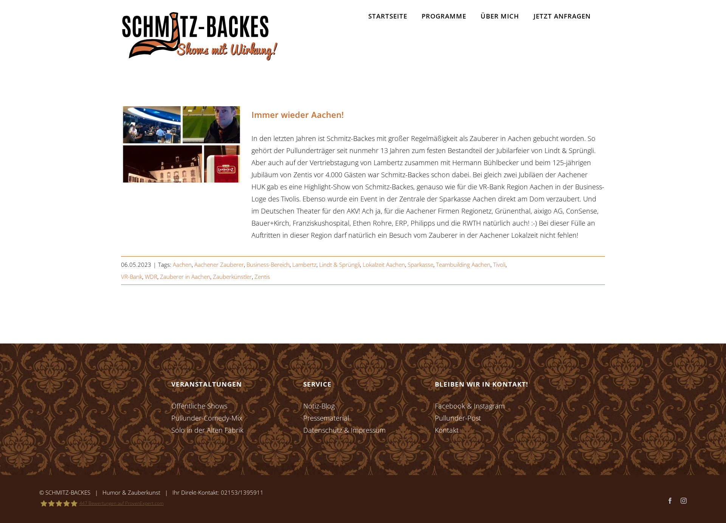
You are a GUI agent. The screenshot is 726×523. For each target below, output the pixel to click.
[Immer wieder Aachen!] (181, 144)
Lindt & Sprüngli (339, 264)
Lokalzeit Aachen (384, 264)
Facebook (450, 405)
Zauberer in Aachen (185, 276)
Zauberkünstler (232, 276)
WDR (151, 276)
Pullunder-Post (458, 417)
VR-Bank (131, 276)
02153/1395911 (242, 492)
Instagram (489, 405)
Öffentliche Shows (199, 405)
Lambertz (304, 264)
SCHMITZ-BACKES (67, 492)
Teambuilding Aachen (463, 264)
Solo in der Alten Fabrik (207, 430)
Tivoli (499, 264)
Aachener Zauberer (219, 264)
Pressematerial (326, 417)
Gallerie (193, 144)
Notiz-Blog (319, 405)
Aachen (182, 264)
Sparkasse (420, 264)
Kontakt (447, 430)
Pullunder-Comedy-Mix (206, 417)
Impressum (368, 430)
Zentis (262, 276)
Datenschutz (322, 430)
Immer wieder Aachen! (170, 144)
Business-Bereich (268, 264)
